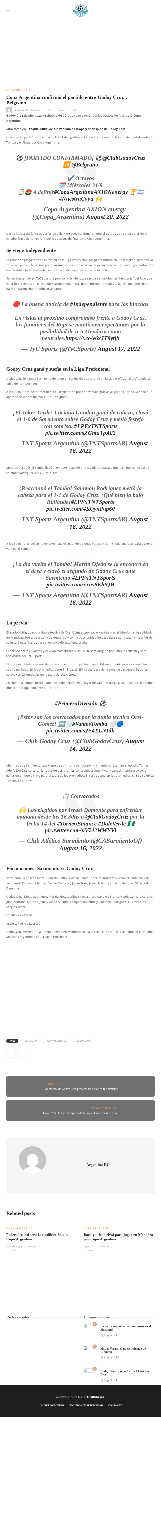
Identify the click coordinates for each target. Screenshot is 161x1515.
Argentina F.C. (21, 110)
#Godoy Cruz (82, 1040)
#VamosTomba (89, 724)
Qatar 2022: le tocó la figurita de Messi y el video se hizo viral (80, 1113)
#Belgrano (31, 1040)
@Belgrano (84, 164)
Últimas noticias (103, 1108)
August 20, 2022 (107, 216)
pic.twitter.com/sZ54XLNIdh (80, 730)
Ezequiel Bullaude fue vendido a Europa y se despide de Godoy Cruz (76, 129)
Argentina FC (111, 1335)
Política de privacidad (86, 1405)
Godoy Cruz (53, 1084)
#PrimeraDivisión (76, 703)
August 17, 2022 (118, 348)
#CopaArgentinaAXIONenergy (91, 192)
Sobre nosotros (52, 1405)
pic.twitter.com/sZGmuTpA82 (80, 433)
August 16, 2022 (80, 848)
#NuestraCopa (76, 199)
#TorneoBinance (77, 823)
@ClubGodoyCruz (123, 158)
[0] (89, 1329)
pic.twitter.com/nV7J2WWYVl (80, 830)
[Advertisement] (80, 29)
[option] (41, 1237)
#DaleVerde (112, 823)
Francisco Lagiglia (15, 1246)
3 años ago (30, 1246)
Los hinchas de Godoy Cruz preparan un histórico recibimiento (80, 1088)
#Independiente (88, 304)
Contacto (115, 1405)
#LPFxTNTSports (96, 426)
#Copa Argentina (56, 1040)
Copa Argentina (19, 90)
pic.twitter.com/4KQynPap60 (80, 509)
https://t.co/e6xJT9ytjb (92, 338)
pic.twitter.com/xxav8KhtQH (81, 584)
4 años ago (35, 110)
